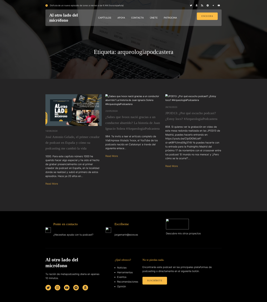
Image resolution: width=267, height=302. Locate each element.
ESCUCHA (207, 16)
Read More (51, 183)
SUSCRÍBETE (154, 280)
